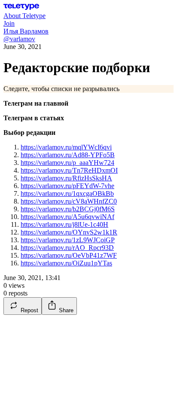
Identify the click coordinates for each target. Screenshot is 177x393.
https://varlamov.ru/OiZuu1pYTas (66, 263)
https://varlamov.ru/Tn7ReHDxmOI (69, 170)
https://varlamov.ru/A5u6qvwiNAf (67, 216)
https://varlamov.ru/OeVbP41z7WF (69, 255)
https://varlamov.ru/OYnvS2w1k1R (69, 232)
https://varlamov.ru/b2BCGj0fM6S (68, 209)
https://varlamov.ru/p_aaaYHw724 (67, 162)
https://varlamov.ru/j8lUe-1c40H (64, 224)
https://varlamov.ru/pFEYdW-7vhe (67, 185)
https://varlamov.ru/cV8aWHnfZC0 (69, 201)
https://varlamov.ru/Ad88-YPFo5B (68, 154)
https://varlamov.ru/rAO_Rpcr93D (67, 247)
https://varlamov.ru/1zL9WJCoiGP (68, 240)
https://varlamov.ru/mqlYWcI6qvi (66, 147)
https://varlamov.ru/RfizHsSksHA (66, 178)
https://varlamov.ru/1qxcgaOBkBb (67, 193)
